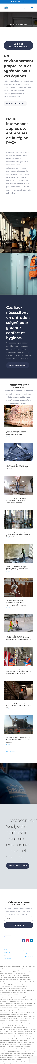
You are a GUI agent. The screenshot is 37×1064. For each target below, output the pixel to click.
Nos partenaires (29, 956)
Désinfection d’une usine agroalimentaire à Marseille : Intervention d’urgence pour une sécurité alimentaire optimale (17, 603)
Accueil (5, 949)
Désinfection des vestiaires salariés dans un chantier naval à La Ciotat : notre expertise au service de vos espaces (18, 740)
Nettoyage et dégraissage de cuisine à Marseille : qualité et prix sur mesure (17, 466)
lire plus (8, 436)
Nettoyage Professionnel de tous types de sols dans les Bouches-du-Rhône (18, 705)
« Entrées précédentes (9, 751)
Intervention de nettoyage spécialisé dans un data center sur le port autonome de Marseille (18, 671)
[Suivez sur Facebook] (23, 940)
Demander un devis (28, 951)
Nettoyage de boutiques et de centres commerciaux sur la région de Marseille (18, 534)
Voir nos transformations (18, 45)
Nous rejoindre (29, 953)
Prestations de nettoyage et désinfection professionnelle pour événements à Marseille (17, 432)
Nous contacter (15, 103)
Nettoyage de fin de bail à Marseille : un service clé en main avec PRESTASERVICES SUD (18, 500)
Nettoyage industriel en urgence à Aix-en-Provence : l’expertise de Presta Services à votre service (18, 568)
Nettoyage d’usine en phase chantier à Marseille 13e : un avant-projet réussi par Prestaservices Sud (18, 637)
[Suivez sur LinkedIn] (31, 940)
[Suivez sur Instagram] (27, 940)
